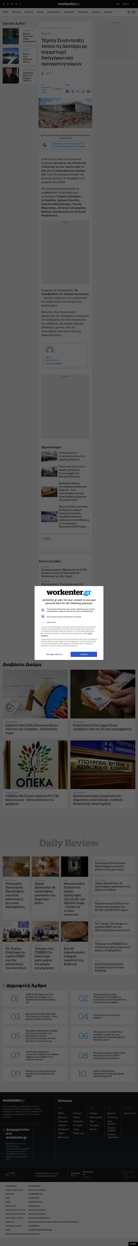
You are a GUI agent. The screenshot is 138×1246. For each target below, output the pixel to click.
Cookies (133, 1244)
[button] (69, 622)
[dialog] (69, 623)
